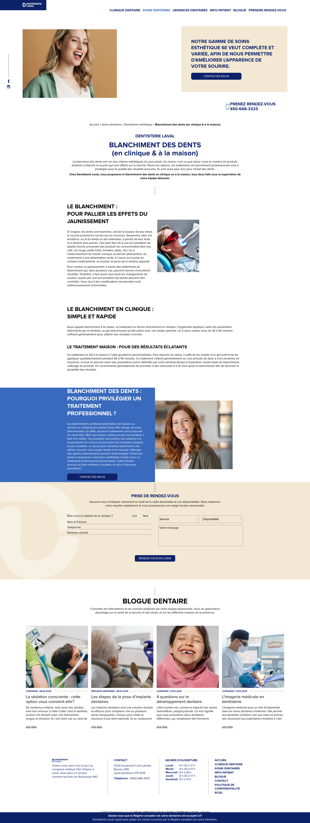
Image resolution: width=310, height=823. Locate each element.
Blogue (239, 10)
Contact (221, 780)
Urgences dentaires (190, 10)
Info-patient (220, 10)
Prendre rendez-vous (267, 10)
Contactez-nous (92, 477)
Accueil (94, 124)
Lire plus (31, 727)
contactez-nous (216, 76)
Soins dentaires (156, 10)
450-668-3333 (244, 109)
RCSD (218, 792)
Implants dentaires (103, 691)
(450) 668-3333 (140, 778)
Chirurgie (32, 691)
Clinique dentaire (125, 10)
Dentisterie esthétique (138, 124)
